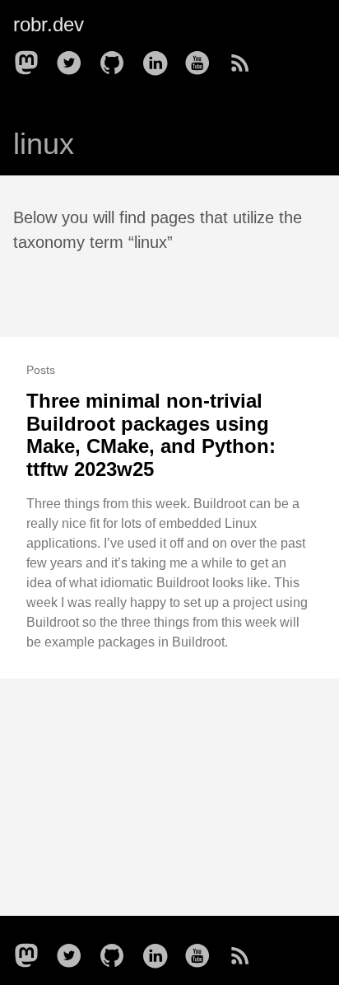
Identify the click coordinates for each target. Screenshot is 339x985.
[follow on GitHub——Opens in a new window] (117, 57)
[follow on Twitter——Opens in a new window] (74, 57)
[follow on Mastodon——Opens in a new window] (31, 57)
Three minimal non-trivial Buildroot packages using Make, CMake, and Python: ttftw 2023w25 (151, 435)
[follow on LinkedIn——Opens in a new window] (160, 57)
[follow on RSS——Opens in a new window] (245, 57)
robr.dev (48, 24)
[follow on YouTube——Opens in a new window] (202, 57)
